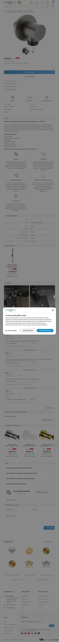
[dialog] (29, 321)
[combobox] (53, 310)
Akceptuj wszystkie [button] (45, 330)
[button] (11, 330)
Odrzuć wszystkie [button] (28, 330)
